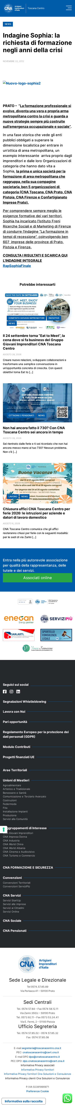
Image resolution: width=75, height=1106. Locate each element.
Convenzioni (12, 878)
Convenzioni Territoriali (16, 882)
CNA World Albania (14, 848)
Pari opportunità (15, 722)
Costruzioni (10, 800)
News (8, 24)
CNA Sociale (12, 921)
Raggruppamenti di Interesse (25, 828)
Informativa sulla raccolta (23, 1101)
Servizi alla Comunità (15, 818)
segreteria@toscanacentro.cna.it (41, 1048)
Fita (5, 807)
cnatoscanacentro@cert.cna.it (41, 1052)
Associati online (37, 577)
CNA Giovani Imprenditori (18, 833)
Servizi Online (11, 911)
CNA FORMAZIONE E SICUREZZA (28, 867)
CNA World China (13, 844)
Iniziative (54, 318)
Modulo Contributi (16, 747)
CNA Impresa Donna (15, 836)
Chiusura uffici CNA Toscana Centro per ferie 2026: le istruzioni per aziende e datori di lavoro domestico (36, 513)
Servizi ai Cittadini (13, 907)
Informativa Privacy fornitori (37, 1069)
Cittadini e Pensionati (21, 415)
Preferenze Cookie (37, 1091)
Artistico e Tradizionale (16, 788)
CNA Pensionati (14, 931)
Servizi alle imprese (14, 904)
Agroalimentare (12, 785)
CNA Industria (11, 840)
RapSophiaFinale (17, 266)
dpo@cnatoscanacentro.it (44, 1056)
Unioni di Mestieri (16, 780)
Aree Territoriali (15, 770)
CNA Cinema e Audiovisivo (19, 851)
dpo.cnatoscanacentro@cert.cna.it (43, 1060)
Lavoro (13, 496)
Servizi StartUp (12, 900)
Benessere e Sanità (14, 792)
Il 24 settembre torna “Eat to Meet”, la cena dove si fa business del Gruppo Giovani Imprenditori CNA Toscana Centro (34, 342)
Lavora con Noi (14, 711)
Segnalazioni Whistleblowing (24, 701)
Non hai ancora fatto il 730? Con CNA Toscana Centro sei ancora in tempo (34, 430)
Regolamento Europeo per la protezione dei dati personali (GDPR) (36, 734)
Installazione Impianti (15, 811)
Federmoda (9, 803)
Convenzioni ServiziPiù (16, 886)
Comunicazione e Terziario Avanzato (24, 796)
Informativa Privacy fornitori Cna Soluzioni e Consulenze (37, 1073)
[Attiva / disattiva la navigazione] (69, 8)
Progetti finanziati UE (18, 757)
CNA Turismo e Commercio (19, 855)
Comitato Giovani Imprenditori (26, 318)
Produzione (10, 815)
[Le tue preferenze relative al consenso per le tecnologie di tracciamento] (3, 829)
